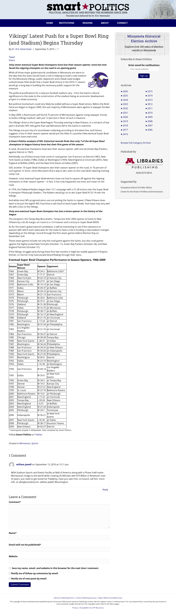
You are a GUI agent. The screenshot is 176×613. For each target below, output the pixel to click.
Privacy (75, 608)
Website (13, 556)
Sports (34, 443)
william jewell (23, 464)
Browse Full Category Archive (136, 142)
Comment (15, 502)
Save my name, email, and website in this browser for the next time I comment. (55, 568)
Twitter (38, 434)
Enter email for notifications (144, 65)
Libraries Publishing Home (64, 598)
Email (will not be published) (25, 544)
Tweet (12, 57)
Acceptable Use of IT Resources (92, 608)
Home (49, 22)
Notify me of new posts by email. (29, 578)
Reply (105, 489)
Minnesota (24, 443)
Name (13, 533)
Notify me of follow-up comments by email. (35, 573)
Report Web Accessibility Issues (110, 598)
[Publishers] (144, 163)
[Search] (165, 22)
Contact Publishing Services (86, 598)
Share (12, 60)
